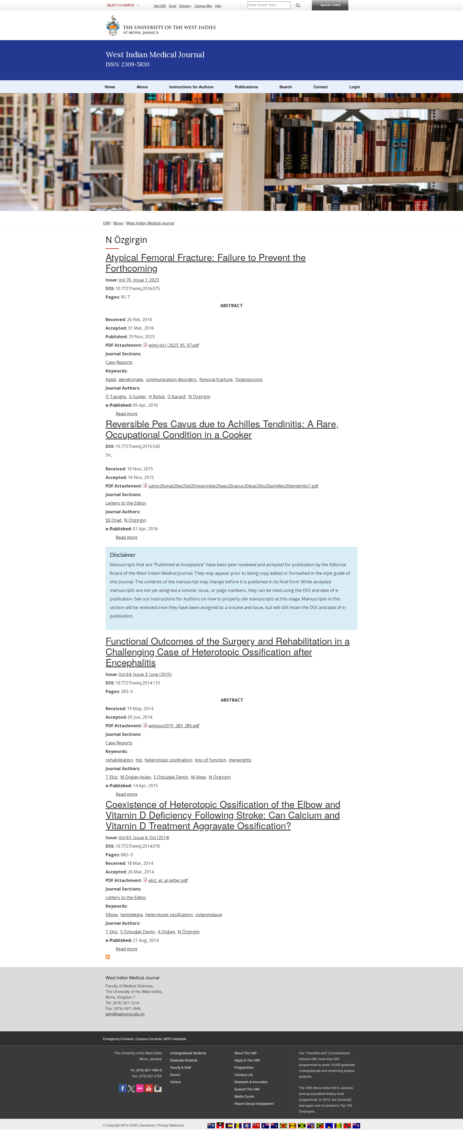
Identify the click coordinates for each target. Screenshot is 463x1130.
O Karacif (176, 397)
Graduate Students (183, 1060)
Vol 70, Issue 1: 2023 (139, 280)
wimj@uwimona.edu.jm (125, 1014)
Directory (185, 5)
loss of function (210, 760)
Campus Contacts (149, 1038)
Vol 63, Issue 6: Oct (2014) (144, 837)
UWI (106, 223)
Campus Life (243, 1074)
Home (110, 86)
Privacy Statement (171, 1125)
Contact (320, 86)
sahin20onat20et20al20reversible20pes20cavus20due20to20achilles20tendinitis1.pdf (233, 486)
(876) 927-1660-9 (149, 1070)
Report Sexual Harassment (254, 1103)
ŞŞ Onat (113, 520)
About (142, 86)
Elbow (112, 915)
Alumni (175, 1074)
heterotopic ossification (168, 760)
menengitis (240, 760)
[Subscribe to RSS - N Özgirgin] (108, 957)
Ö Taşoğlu (116, 397)
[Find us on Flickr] (140, 1091)
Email (172, 5)
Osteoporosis (249, 379)
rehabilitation (119, 760)
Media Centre (244, 1096)
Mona (118, 223)
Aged (111, 379)
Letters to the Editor (126, 503)
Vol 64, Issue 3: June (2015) (145, 674)
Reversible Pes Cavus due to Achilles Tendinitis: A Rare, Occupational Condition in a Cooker (222, 429)
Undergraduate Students (188, 1053)
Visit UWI (160, 5)
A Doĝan (166, 932)
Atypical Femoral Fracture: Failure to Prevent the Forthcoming (206, 262)
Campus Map (203, 5)
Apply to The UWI (247, 1060)
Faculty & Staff (180, 1067)
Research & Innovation (251, 1081)
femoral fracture (216, 379)
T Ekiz (112, 777)
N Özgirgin (199, 397)
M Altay (198, 777)
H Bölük (157, 397)
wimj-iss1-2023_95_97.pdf (173, 345)
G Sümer (137, 397)
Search (285, 86)
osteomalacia (208, 915)
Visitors (175, 1081)
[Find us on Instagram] (158, 1091)
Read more (126, 414)
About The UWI (245, 1053)
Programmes (243, 1067)
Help (218, 5)
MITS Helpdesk (175, 1038)
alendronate (130, 379)
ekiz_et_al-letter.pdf (168, 880)
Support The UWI (246, 1089)
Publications (246, 86)
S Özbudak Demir (171, 777)
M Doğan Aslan (135, 777)
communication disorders (171, 379)
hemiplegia (131, 915)
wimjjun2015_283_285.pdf (173, 726)
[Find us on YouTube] (149, 1091)
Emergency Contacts (118, 1038)
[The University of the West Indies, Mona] (175, 25)
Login (354, 86)
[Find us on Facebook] (123, 1091)
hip (139, 760)
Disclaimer (147, 1125)
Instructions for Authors (191, 86)
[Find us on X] (131, 1091)
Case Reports (119, 362)
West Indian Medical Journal (150, 223)
